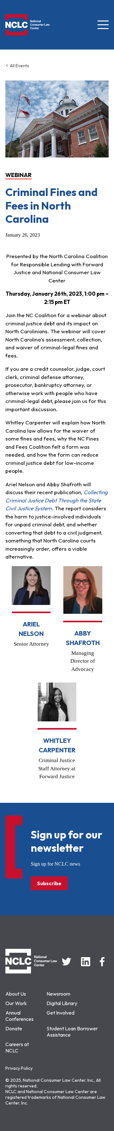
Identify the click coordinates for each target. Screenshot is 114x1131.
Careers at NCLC (17, 1047)
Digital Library (62, 1003)
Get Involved (60, 1013)
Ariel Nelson (31, 628)
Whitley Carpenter (57, 745)
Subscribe (49, 883)
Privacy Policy (19, 1068)
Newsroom (58, 994)
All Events (19, 65)
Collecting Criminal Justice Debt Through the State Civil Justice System (56, 500)
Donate (13, 1028)
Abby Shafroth (83, 638)
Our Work (16, 1003)
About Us (15, 994)
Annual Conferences (19, 1016)
